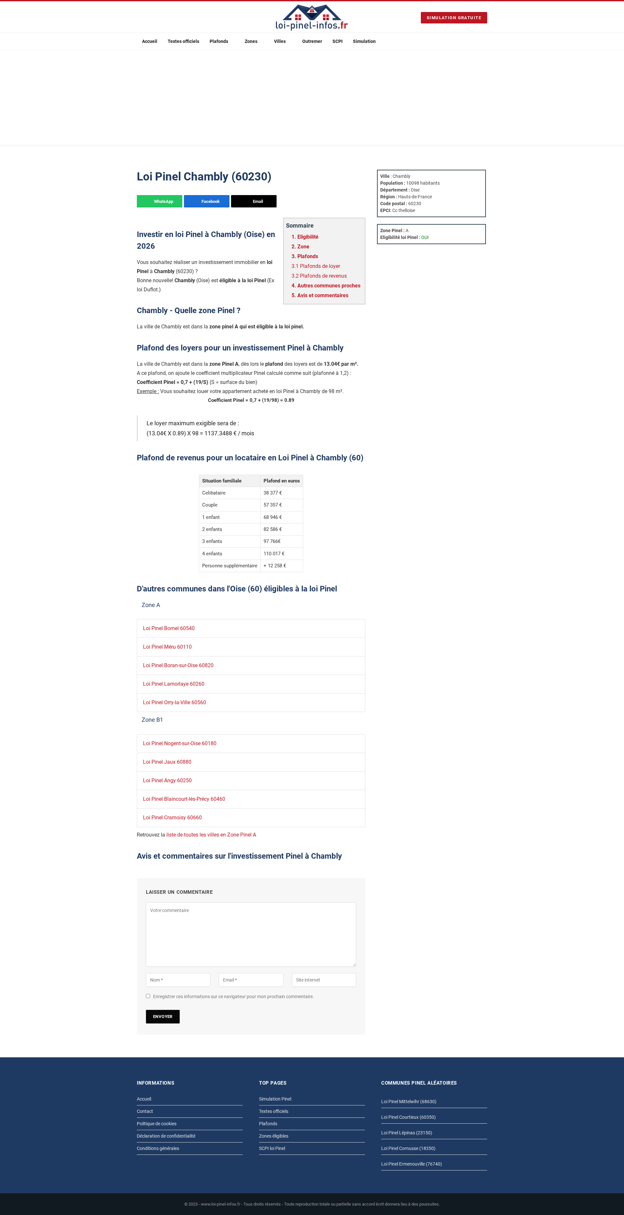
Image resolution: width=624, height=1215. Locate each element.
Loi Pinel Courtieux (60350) (408, 1117)
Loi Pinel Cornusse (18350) (408, 1148)
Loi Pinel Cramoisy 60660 (172, 817)
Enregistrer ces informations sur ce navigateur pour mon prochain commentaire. (233, 996)
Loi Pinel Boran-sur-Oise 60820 (178, 665)
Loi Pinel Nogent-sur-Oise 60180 (179, 743)
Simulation (364, 41)
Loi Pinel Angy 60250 (167, 780)
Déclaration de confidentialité (166, 1136)
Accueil (149, 41)
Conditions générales (158, 1148)
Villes (280, 41)
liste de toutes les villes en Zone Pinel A (211, 835)
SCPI (337, 41)
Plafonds (219, 41)
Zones (251, 41)
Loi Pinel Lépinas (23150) (406, 1132)
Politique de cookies (156, 1123)
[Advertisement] (312, 99)
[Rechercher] (484, 41)
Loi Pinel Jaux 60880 (167, 762)
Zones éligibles (273, 1136)
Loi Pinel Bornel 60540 (169, 628)
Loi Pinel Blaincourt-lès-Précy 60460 (184, 799)
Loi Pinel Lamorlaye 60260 (173, 684)
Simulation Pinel (275, 1099)
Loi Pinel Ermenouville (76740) (411, 1164)
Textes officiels (183, 41)
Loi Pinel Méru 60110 (167, 647)
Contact (145, 1111)
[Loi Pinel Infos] (312, 17)
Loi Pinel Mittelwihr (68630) (408, 1101)
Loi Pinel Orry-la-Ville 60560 (174, 702)
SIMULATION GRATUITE (454, 17)
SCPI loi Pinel (272, 1148)
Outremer (312, 41)
